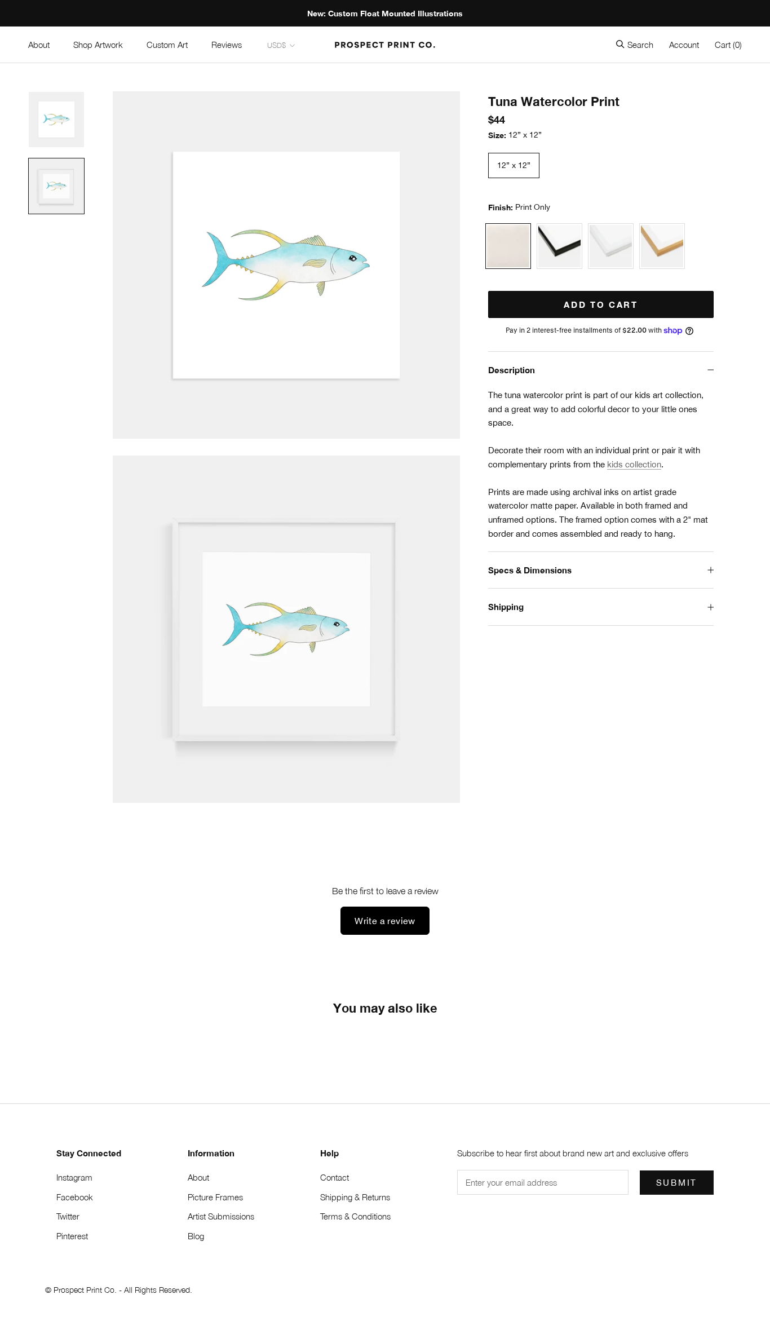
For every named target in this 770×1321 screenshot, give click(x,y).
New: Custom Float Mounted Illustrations (385, 13)
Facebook (74, 1197)
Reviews (226, 44)
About (39, 44)
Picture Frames (215, 1197)
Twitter (67, 1216)
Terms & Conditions (355, 1216)
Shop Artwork (98, 44)
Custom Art (167, 44)
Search (640, 44)
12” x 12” (513, 165)
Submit (676, 1182)
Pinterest (72, 1236)
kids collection (634, 464)
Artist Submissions (221, 1216)
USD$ (276, 45)
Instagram (74, 1177)
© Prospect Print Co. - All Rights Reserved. (118, 1290)
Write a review (385, 921)
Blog (196, 1236)
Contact (334, 1177)
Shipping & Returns (355, 1197)
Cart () (728, 44)
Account (684, 44)
